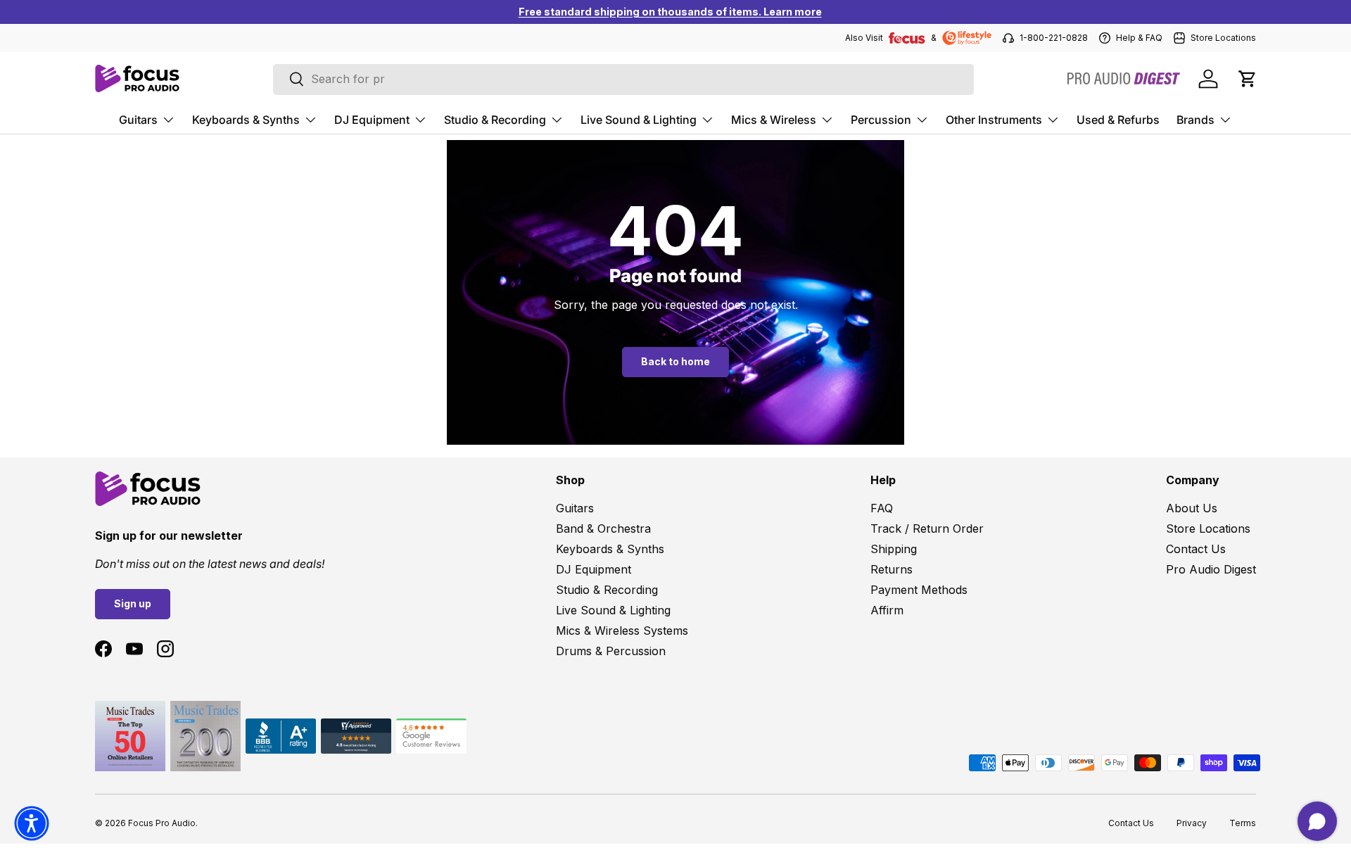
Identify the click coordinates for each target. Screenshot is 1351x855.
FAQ (881, 508)
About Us (1191, 508)
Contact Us (1196, 549)
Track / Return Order (927, 528)
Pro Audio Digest (1211, 569)
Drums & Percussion (611, 651)
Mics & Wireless (773, 119)
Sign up (132, 603)
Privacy (1191, 823)
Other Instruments (994, 119)
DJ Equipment (372, 119)
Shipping (893, 549)
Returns (891, 569)
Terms (1242, 823)
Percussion (881, 119)
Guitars (138, 119)
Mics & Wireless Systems (622, 630)
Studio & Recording (495, 119)
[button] (1247, 78)
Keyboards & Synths (246, 119)
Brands (1195, 119)
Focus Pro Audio (162, 823)
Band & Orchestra (603, 528)
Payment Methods (919, 590)
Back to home (675, 361)
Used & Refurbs (1118, 119)
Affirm (886, 610)
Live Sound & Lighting (639, 119)
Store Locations (1208, 528)
